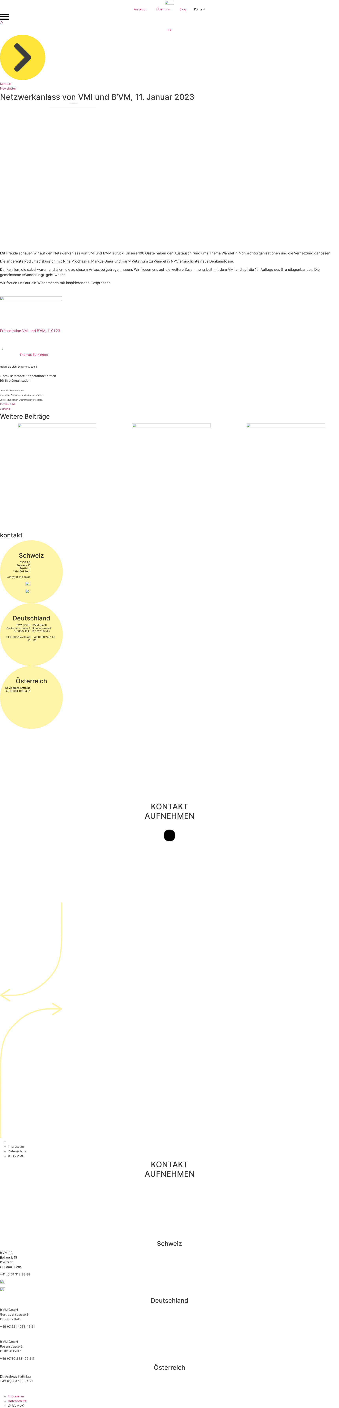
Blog (183, 9)
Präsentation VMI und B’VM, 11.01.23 (30, 331)
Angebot (140, 9)
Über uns (163, 9)
